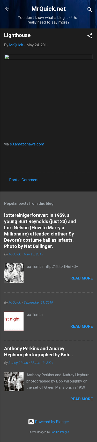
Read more (81, 278)
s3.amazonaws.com (27, 144)
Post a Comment (24, 180)
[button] (90, 37)
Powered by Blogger (51, 421)
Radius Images (60, 432)
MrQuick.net (48, 8)
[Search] (90, 10)
